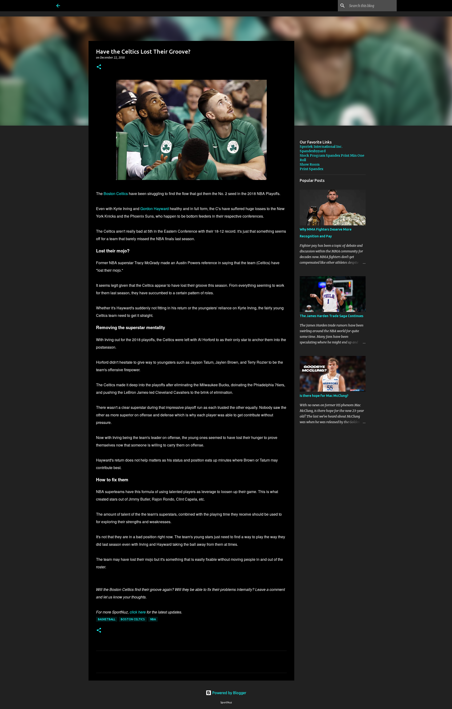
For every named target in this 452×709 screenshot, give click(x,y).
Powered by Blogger (228, 693)
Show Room (309, 164)
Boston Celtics (116, 193)
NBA (153, 619)
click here (138, 612)
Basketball (106, 619)
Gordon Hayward (154, 208)
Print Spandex (311, 169)
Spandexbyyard (313, 151)
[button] (99, 67)
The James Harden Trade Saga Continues (331, 316)
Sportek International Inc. (321, 146)
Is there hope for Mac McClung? (324, 396)
